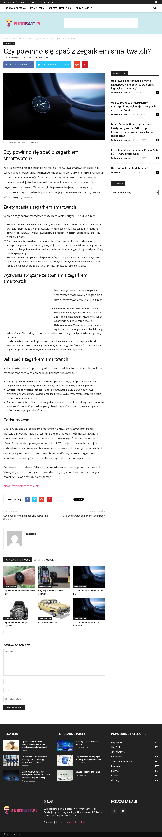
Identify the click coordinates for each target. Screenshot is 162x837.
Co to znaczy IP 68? (47, 622)
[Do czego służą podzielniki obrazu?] (65, 745)
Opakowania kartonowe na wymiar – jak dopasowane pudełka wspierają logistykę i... (35, 744)
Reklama (41, 2)
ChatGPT (115, 747)
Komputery (37, 8)
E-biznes (115, 770)
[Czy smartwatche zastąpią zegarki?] (19, 609)
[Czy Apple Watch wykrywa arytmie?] (54, 577)
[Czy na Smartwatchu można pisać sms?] (19, 577)
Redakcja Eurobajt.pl (121, 92)
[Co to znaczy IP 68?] (54, 609)
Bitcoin (114, 775)
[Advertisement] (101, 23)
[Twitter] (156, 2)
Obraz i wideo (83, 8)
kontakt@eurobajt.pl (77, 822)
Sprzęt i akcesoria (59, 8)
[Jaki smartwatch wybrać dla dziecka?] (89, 609)
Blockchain (116, 756)
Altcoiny (115, 780)
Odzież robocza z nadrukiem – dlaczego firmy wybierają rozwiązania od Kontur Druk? (133, 106)
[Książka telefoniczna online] (65, 775)
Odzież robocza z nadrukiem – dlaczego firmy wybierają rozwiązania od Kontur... (35, 759)
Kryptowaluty (118, 742)
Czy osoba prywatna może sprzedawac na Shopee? (25, 517)
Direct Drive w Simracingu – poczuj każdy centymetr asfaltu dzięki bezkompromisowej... (36, 775)
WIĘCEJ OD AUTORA (44, 559)
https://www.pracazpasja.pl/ (21, 486)
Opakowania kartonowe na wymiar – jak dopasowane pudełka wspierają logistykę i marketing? (133, 84)
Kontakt (51, 2)
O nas (32, 2)
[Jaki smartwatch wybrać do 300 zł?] (89, 577)
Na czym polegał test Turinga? (129, 168)
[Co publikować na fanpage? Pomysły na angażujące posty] (65, 760)
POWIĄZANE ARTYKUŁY (17, 559)
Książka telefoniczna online (88, 772)
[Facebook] (151, 2)
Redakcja (13, 57)
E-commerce (117, 766)
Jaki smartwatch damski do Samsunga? (84, 515)
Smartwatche (9, 43)
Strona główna (16, 8)
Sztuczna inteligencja (121, 761)
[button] (155, 8)
